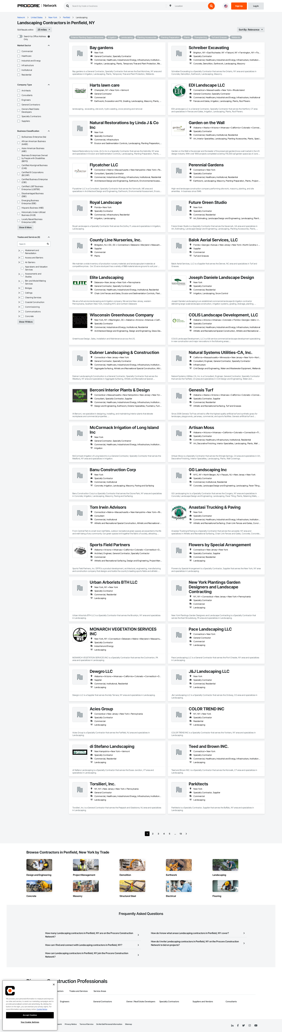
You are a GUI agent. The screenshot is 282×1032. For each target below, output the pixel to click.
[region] (29, 1005)
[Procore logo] (29, 6)
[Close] (54, 984)
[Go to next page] (186, 833)
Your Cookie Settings (30, 1022)
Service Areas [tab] (100, 991)
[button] (18, 51)
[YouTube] (255, 1025)
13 (181, 833)
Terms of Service (86, 1024)
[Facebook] (238, 1025)
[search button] (211, 6)
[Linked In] (232, 1025)
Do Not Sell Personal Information (109, 1024)
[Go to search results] (48, 244)
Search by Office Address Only (35, 37)
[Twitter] (243, 1025)
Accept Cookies (30, 1015)
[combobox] (190, 6)
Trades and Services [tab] (78, 991)
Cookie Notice (42, 1009)
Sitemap (128, 1024)
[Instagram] (249, 1025)
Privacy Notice (71, 1024)
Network (50, 5)
